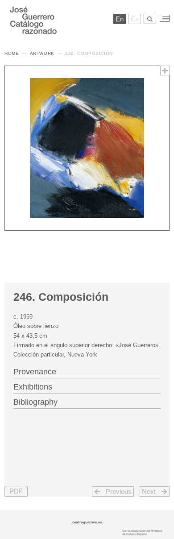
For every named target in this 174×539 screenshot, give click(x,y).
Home (11, 53)
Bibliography (35, 402)
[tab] (87, 370)
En (120, 19)
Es (135, 19)
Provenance (34, 371)
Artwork (42, 53)
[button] (16, 491)
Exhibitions (32, 386)
